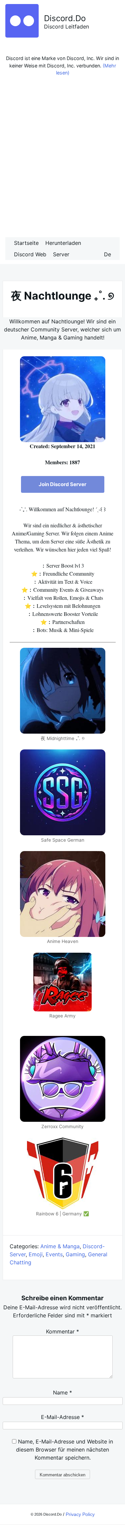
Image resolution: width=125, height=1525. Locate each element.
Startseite (26, 243)
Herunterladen (63, 243)
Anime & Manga (60, 1246)
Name (62, 1392)
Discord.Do (65, 18)
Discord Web (30, 254)
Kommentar (62, 1331)
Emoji (36, 1254)
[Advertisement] (62, 158)
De (107, 254)
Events (54, 1254)
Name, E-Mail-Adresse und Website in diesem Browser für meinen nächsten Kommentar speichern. (64, 1449)
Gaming (75, 1254)
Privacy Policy (80, 1514)
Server (61, 254)
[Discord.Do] (22, 35)
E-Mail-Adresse (62, 1417)
